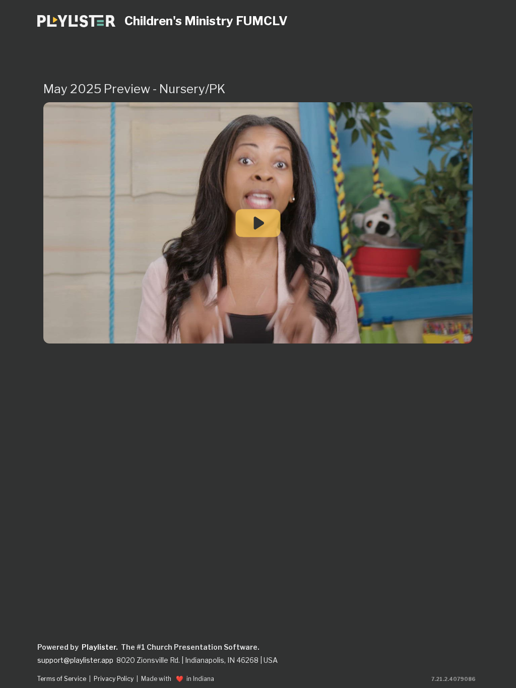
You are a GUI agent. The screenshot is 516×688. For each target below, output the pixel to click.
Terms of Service (61, 679)
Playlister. (100, 647)
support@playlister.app (75, 660)
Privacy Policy (114, 679)
